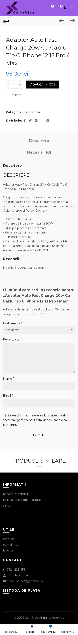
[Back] (6, 21)
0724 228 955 (15, 569)
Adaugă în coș (42, 84)
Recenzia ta (12, 339)
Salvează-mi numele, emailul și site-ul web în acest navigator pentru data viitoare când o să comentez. (36, 420)
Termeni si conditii (15, 494)
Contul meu (11, 545)
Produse (8, 539)
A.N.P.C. (7, 505)
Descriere (39, 140)
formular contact (18, 575)
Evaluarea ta (12, 323)
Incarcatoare (32, 112)
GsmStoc (31, 617)
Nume (8, 378)
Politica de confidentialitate (22, 500)
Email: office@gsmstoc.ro (24, 581)
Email (8, 395)
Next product (72, 21)
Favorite (52, 6)
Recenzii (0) (39, 152)
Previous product (62, 21)
